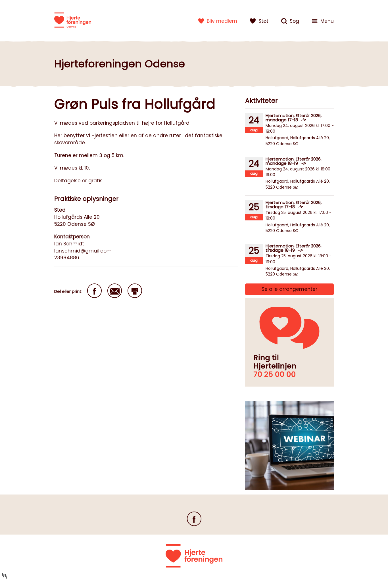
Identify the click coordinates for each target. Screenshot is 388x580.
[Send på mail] (114, 290)
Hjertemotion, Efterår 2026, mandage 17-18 (294, 117)
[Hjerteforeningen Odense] (72, 20)
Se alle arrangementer (289, 289)
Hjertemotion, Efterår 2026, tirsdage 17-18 (294, 204)
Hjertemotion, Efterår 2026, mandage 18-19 (294, 161)
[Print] (135, 290)
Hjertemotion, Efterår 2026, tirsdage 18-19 (294, 248)
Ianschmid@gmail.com (83, 250)
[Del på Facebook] (94, 290)
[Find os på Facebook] (194, 519)
